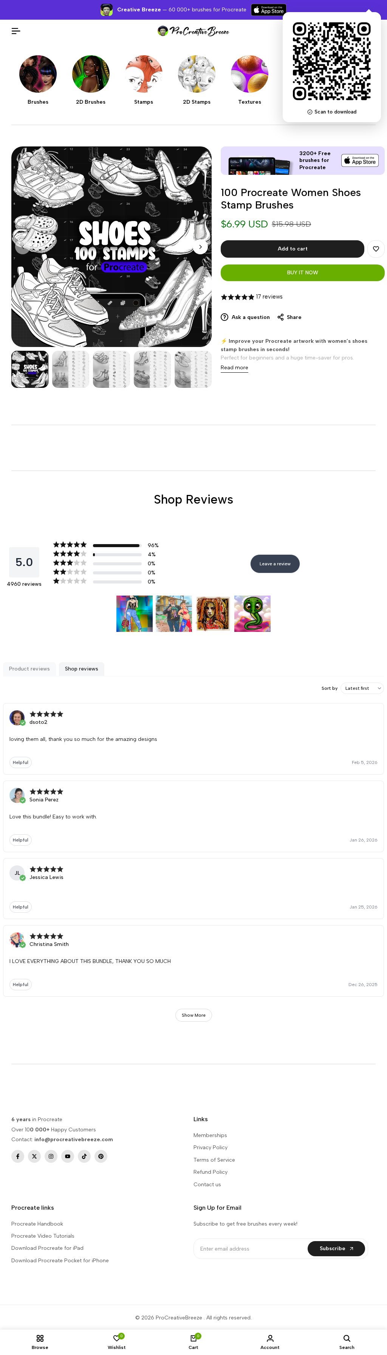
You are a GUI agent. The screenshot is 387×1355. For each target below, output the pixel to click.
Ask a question (250, 317)
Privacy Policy (211, 1147)
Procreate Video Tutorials (42, 1236)
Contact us (207, 1184)
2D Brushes (90, 102)
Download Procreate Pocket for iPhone (60, 1260)
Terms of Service (214, 1160)
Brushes (38, 102)
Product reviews (29, 669)
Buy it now (302, 272)
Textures (249, 102)
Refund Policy (211, 1172)
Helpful (20, 762)
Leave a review (275, 563)
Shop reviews (81, 669)
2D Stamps (197, 102)
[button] (376, 249)
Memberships (210, 1135)
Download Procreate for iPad (47, 1248)
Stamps (143, 102)
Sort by (329, 688)
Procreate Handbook (37, 1224)
